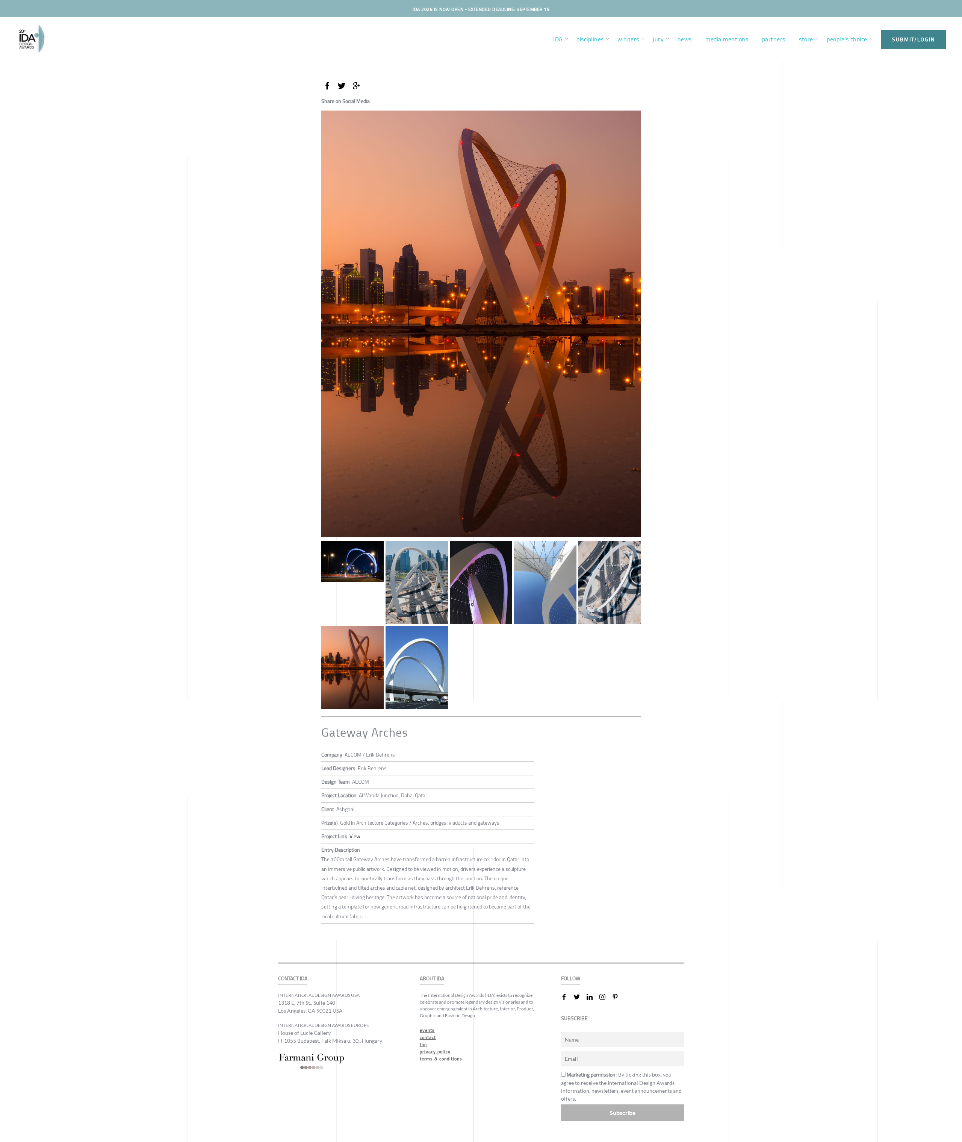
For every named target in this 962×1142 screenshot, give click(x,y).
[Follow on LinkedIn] (593, 997)
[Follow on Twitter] (580, 997)
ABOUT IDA (432, 979)
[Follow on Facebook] (567, 997)
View (354, 836)
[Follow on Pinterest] (618, 997)
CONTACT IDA (292, 979)
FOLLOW (570, 979)
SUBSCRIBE (574, 1018)
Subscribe (623, 1113)
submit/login (913, 39)
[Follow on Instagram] (605, 997)
